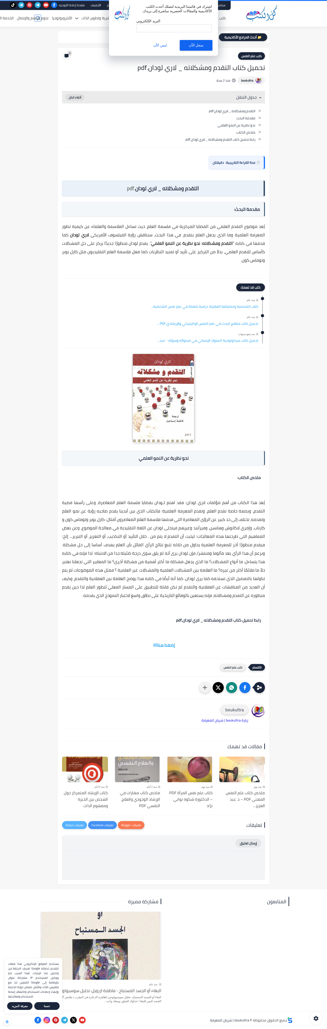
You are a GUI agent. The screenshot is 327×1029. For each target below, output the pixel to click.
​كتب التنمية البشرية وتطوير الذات (107, 18)
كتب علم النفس (251, 56)
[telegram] (38, 5)
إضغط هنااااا (164, 645)
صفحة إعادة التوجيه (72, 5)
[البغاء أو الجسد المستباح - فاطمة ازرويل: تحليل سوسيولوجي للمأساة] (100, 946)
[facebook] (54, 5)
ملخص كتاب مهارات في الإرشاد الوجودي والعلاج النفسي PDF (140, 799)
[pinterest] (29, 5)
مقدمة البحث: (245, 118)
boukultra (247, 80)
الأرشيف (96, 5)
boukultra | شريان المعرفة (229, 1020)
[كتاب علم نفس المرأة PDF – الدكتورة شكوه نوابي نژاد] (190, 769)
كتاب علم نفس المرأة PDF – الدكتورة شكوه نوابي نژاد (191, 799)
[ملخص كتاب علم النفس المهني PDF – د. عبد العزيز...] (242, 769)
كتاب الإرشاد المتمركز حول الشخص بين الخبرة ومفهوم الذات (86, 799)
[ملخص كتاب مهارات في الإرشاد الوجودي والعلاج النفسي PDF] (137, 769)
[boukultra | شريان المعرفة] (262, 13)
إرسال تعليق (248, 843)
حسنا (47, 1006)
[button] (244, 687)
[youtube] (46, 5)
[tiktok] (13, 5)
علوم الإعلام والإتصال (33, 18)
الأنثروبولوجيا (62, 18)
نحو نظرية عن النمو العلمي (236, 125)
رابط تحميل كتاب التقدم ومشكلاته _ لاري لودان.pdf (220, 139)
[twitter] (73, 1020)
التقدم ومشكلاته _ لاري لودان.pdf (232, 111)
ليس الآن (160, 45)
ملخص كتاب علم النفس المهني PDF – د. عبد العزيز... (245, 799)
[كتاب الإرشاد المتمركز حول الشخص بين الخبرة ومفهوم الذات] (85, 769)
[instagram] (46, 1020)
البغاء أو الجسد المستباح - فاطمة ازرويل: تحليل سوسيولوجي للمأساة (101, 990)
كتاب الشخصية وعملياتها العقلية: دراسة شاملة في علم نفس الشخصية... (204, 306)
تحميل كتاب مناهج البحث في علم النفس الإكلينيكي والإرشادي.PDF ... (207, 324)
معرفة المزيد (20, 1006)
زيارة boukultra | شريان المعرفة (225, 720)
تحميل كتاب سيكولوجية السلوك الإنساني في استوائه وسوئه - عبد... (208, 340)
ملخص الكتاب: (245, 132)
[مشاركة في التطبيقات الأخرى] (204, 687)
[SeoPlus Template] (290, 1020)
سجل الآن (196, 45)
